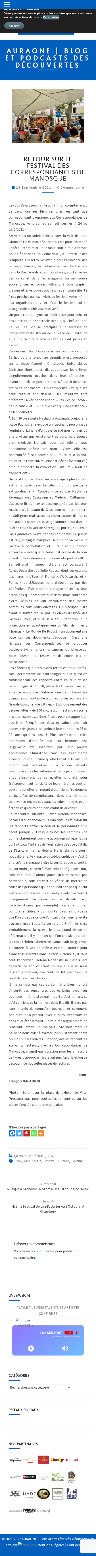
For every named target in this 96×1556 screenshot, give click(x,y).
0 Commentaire (70, 187)
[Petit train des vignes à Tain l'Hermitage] (15, 1495)
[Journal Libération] (29, 1512)
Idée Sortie (32, 1161)
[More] (41, 1133)
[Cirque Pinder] (29, 1461)
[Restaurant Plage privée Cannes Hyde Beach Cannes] (29, 1495)
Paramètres (51, 17)
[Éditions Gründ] (71, 1461)
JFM (51, 1155)
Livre (18, 1161)
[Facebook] (12, 1133)
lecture (77, 1161)
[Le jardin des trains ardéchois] (57, 1478)
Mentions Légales (51, 1545)
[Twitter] (19, 1133)
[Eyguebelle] (43, 1461)
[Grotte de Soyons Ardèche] (71, 1478)
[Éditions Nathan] (29, 1478)
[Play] (31, 1348)
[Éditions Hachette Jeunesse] (15, 1478)
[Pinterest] (26, 1133)
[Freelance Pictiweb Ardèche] (26, 1545)
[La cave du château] (43, 1478)
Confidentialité (78, 1545)
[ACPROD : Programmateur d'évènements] (71, 1495)
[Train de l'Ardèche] (43, 1495)
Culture (63, 1161)
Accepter (14, 26)
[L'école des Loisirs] (15, 1512)
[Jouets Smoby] (57, 1461)
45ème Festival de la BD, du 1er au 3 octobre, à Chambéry (48, 1206)
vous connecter (42, 1251)
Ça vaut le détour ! (29, 1155)
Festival (50, 1161)
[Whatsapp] (34, 1133)
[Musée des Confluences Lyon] (15, 1461)
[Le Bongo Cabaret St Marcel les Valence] (44, 1512)
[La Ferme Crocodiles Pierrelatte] (57, 1495)
